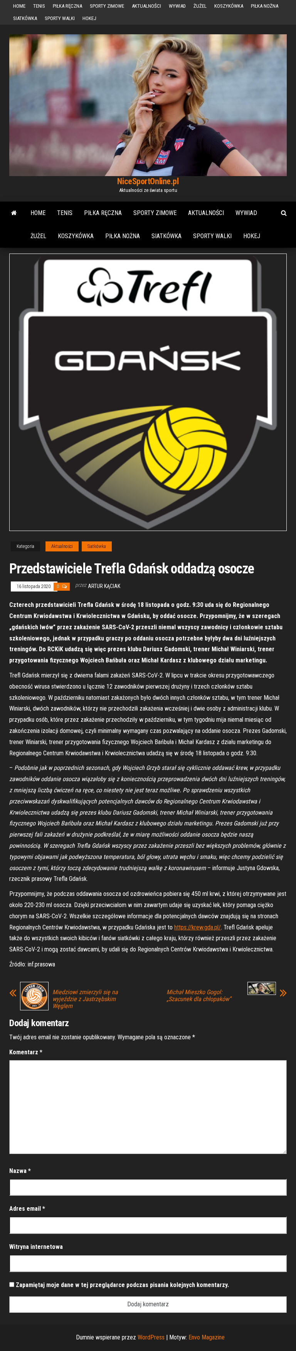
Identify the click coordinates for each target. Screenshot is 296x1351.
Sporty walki (60, 18)
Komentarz (25, 1052)
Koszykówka (228, 6)
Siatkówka (25, 18)
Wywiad (177, 6)
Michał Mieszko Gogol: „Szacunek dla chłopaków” (198, 996)
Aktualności (146, 6)
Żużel (200, 6)
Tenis (39, 6)
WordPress (151, 1337)
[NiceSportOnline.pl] (14, 213)
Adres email (27, 1208)
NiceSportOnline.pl (147, 181)
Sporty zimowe (107, 6)
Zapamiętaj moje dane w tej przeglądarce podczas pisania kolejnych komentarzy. (122, 1285)
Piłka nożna (264, 6)
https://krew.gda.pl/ (197, 927)
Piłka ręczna (67, 6)
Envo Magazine (206, 1337)
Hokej (89, 18)
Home (19, 6)
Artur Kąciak (104, 586)
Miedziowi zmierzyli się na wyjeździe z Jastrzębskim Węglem (85, 999)
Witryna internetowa (36, 1246)
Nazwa (20, 1171)
